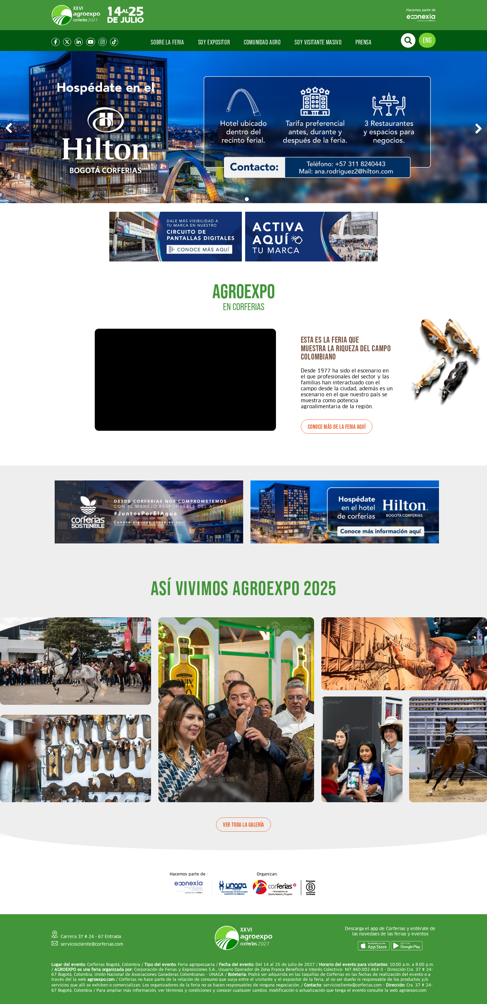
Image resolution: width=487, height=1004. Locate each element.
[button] (240, 199)
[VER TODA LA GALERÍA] (243, 848)
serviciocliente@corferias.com (92, 944)
